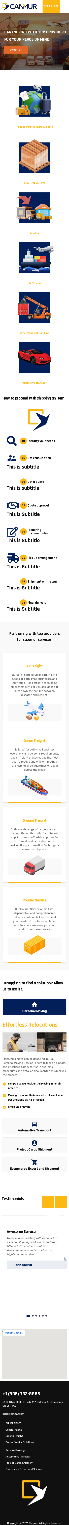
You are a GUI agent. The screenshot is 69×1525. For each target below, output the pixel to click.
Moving (34, 233)
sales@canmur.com (13, 1413)
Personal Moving (15, 1450)
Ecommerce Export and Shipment (25, 1469)
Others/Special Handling (34, 333)
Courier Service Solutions (20, 1442)
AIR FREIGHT (13, 1423)
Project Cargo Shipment (19, 1462)
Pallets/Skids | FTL (34, 183)
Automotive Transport (34, 382)
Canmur (33, 1523)
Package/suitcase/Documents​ (34, 126)
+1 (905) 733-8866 (21, 1394)
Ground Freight (14, 1436)
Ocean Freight (14, 1429)
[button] (28, 1316)
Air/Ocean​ (34, 283)
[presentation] (48, 1202)
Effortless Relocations (30, 1025)
